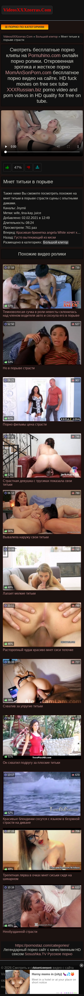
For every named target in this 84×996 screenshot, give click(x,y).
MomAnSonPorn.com (28, 72)
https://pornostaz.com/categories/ (42, 945)
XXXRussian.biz (24, 89)
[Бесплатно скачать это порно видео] (37, 167)
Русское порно (60, 954)
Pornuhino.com (44, 55)
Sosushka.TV (35, 954)
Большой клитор (55, 242)
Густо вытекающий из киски (35, 237)
